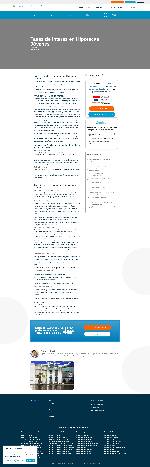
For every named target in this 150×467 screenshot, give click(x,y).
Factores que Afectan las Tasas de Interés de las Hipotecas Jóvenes (102, 169)
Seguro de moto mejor (83, 451)
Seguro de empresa (110, 435)
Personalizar (10, 460)
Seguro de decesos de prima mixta (60, 445)
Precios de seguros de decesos (58, 441)
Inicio (81, 8)
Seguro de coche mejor (84, 439)
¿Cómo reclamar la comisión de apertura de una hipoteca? (103, 207)
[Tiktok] (98, 415)
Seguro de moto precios (84, 453)
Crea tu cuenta (117, 2)
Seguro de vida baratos (111, 451)
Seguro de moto (81, 447)
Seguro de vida (109, 449)
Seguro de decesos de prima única (60, 449)
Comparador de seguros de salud (32, 443)
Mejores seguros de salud (29, 441)
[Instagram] (95, 415)
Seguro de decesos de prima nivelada (61, 447)
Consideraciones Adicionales (99, 190)
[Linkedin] (101, 415)
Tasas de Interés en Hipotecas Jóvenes (99, 159)
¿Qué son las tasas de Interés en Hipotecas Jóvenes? (101, 162)
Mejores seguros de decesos (58, 439)
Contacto (131, 8)
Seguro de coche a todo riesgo (86, 445)
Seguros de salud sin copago (30, 445)
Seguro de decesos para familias (59, 451)
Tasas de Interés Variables (98, 187)
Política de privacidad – (89, 463)
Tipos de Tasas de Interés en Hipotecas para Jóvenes (101, 179)
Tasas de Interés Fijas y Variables (100, 182)
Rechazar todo (20, 460)
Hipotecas (99, 8)
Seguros (89, 8)
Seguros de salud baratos (29, 437)
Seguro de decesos (54, 435)
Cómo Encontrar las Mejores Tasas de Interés (101, 192)
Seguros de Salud (27, 435)
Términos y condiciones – (75, 463)
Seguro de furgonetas (111, 437)
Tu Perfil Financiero (96, 175)
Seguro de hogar (109, 439)
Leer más (40, 381)
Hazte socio (130, 2)
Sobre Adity (110, 8)
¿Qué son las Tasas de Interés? (97, 166)
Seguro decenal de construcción (115, 453)
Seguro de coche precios (84, 441)
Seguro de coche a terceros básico (87, 443)
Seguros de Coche (82, 435)
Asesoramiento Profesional (98, 197)
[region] (20, 455)
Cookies (99, 463)
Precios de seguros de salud (30, 439)
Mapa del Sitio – (62, 463)
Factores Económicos (97, 173)
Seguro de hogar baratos (112, 441)
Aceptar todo (30, 460)
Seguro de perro (109, 445)
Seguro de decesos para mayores (59, 453)
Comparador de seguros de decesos (60, 443)
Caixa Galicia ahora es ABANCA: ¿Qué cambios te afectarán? (102, 203)
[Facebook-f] (92, 415)
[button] (87, 138)
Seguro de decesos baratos (57, 437)
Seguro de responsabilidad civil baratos (114, 447)
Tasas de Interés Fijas (97, 185)
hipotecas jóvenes (38, 90)
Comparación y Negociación (99, 195)
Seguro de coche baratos (84, 437)
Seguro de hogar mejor (111, 443)
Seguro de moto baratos (84, 449)
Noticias (121, 8)
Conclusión (92, 200)
